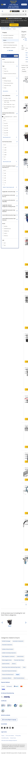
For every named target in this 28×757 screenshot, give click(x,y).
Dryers (4, 40)
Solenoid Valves (20, 656)
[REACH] (2, 710)
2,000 (5, 150)
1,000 (5, 147)
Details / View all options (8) (8, 187)
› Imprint (2, 735)
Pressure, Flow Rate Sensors (7, 674)
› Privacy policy (18, 735)
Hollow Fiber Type (7, 85)
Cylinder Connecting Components (10, 45)
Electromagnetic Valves (6, 660)
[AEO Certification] (15, 705)
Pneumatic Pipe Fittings (19, 660)
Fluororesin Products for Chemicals (9, 670)
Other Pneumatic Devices (19, 678)
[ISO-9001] (3, 705)
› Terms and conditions (9, 735)
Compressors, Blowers (6, 678)
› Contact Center (13, 738)
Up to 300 (6, 130)
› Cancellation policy (5, 738)
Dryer (5, 68)
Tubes (24, 667)
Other (5, 87)
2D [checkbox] (4, 243)
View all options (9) (6, 137)
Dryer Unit (6, 71)
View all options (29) (7, 161)
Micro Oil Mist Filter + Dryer (9, 104)
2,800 (5, 154)
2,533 (5, 152)
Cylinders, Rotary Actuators (8, 42)
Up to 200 (6, 128)
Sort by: (23, 69)
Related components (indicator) (10, 73)
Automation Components (16, 27)
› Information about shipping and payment (9, 740)
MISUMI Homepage (5, 27)
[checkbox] (10, 69)
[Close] (26, 18)
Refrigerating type (7, 80)
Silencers (14, 663)
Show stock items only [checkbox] (9, 62)
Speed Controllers (5, 663)
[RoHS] (20, 705)
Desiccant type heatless (8, 83)
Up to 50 (5, 123)
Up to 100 (6, 125)
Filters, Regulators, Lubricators (9, 47)
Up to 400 (6, 132)
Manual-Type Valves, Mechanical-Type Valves (11, 667)
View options (5, 91)
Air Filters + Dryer (7, 98)
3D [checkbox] (4, 245)
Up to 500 (6, 135)
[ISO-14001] (9, 705)
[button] (24, 4)
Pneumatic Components (6, 28)
